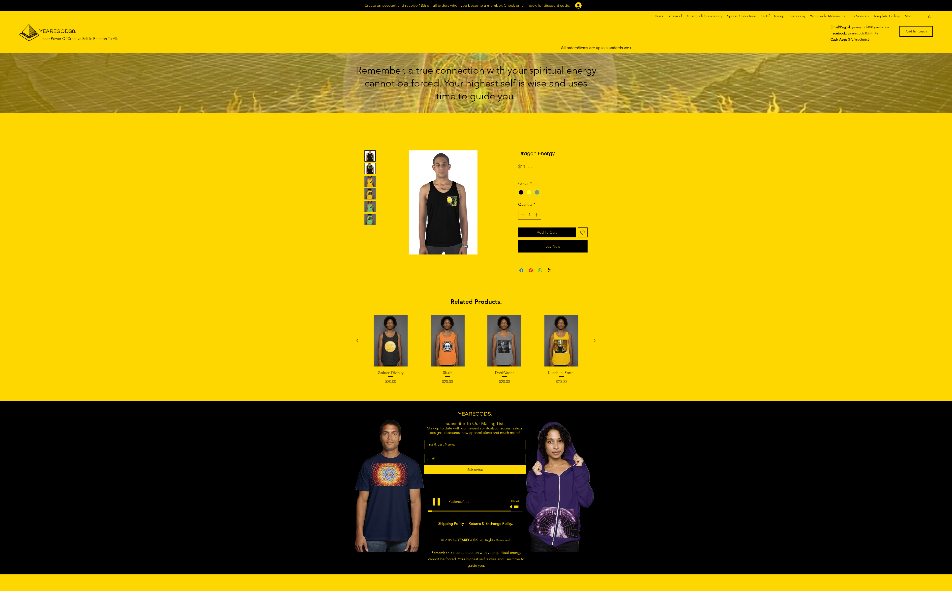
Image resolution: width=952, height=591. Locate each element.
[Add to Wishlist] (583, 232)
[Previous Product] (357, 340)
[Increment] (537, 214)
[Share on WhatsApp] (540, 270)
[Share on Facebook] (521, 270)
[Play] (436, 502)
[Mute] (511, 506)
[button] (675, 15)
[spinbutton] (530, 214)
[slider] (516, 507)
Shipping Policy (451, 523)
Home (369, 132)
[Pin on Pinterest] (531, 270)
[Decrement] (522, 214)
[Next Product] (594, 340)
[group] (476, 355)
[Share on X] (550, 270)
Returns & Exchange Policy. (491, 523)
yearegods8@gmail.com (870, 27)
